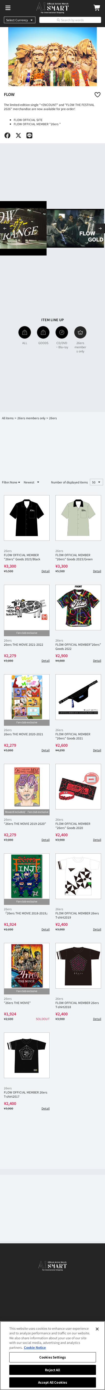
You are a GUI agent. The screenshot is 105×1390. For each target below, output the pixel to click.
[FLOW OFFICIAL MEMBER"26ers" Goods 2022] (78, 607)
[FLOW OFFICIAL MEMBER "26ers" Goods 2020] (78, 786)
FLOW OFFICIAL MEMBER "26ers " (37, 124)
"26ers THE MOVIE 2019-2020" (25, 823)
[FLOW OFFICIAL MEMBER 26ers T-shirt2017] (27, 1055)
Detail (46, 571)
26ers (8, 551)
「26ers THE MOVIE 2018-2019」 (26, 913)
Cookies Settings (52, 1357)
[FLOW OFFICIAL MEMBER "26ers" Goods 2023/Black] (27, 518)
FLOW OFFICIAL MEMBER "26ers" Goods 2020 (72, 825)
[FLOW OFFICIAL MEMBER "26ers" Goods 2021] (78, 697)
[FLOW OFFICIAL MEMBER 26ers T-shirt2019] (78, 876)
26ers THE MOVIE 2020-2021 (23, 734)
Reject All (52, 1370)
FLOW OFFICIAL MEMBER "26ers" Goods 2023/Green (74, 557)
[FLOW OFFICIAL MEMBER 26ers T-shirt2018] (78, 965)
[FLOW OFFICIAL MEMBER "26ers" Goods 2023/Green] (78, 518)
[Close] (97, 1329)
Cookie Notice (35, 1347)
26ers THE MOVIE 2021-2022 (23, 644)
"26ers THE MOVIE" (17, 1003)
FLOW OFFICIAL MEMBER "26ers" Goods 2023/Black (22, 557)
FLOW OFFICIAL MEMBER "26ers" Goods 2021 (72, 736)
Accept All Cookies (52, 1382)
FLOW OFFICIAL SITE (28, 120)
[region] (52, 1355)
